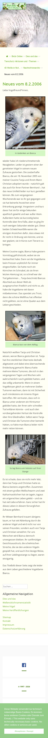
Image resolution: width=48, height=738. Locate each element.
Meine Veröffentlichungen (16, 610)
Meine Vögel (9, 606)
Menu (40, 5)
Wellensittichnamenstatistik (17, 602)
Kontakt (7, 621)
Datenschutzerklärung (14, 628)
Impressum (8, 624)
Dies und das (9, 598)
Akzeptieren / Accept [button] (24, 731)
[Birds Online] (14, 8)
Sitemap (7, 617)
